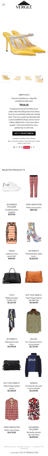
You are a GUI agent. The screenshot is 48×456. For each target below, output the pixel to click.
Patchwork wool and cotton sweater (33, 387)
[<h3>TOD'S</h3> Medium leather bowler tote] (11, 277)
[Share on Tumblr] (34, 147)
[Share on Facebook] (17, 147)
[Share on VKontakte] (31, 147)
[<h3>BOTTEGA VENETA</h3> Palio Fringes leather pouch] (11, 365)
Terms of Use (10, 447)
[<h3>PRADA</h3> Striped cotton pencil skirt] (11, 232)
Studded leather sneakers (11, 211)
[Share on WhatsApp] (14, 147)
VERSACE (34, 383)
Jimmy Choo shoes (29, 141)
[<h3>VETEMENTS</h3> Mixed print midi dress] (11, 321)
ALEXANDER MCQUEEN (12, 205)
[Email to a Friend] (22, 147)
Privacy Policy (24, 447)
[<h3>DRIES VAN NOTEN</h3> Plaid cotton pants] (33, 186)
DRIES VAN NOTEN (34, 204)
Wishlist (24, 449)
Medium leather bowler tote (11, 299)
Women (33, 138)
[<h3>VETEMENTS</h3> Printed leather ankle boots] (33, 232)
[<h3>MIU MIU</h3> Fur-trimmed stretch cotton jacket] (33, 321)
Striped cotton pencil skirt (12, 255)
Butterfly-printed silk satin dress (34, 433)
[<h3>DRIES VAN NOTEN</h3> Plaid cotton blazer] (11, 409)
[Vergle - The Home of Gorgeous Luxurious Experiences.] (24, 4)
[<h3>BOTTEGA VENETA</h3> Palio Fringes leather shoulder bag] (33, 277)
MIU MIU (33, 339)
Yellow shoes (27, 143)
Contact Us (38, 447)
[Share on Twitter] (19, 147)
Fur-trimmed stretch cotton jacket (33, 343)
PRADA (12, 251)
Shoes (28, 138)
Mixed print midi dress (11, 343)
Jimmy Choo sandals (17, 141)
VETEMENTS (33, 251)
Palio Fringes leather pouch (12, 387)
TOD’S (11, 295)
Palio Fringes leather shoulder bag (34, 299)
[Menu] (3, 4)
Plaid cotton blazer (11, 430)
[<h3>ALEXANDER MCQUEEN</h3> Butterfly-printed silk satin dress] (33, 409)
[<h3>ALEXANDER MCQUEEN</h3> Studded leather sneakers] (11, 186)
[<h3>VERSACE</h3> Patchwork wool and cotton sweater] (33, 365)
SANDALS (23, 138)
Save (27, 147)
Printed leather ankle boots (33, 255)
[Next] (42, 79)
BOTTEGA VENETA (34, 295)
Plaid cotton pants (33, 207)
